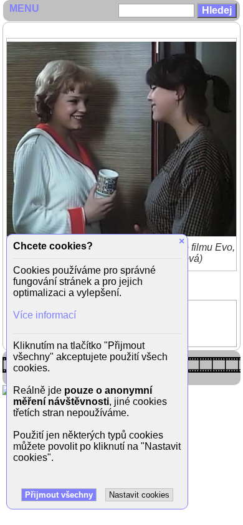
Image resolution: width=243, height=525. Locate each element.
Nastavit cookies (139, 494)
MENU (24, 8)
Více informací (44, 315)
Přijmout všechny (59, 494)
